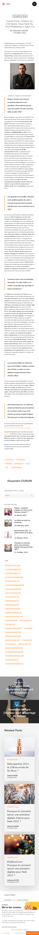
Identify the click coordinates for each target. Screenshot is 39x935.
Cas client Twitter (12, 581)
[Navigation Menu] (34, 4)
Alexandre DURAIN (20, 31)
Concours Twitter (12, 597)
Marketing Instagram (13, 636)
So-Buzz (6, 434)
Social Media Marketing (14, 652)
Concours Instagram (12, 593)
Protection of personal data (9, 927)
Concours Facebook (13, 589)
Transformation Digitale (14, 663)
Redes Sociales (25, 644)
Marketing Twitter (12, 640)
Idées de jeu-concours (14, 616)
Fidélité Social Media (13, 612)
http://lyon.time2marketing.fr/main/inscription (17, 428)
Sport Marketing (11, 660)
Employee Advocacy (12, 608)
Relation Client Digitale (13, 648)
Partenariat (27, 640)
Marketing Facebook (13, 632)
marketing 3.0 (19, 463)
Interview (28, 628)
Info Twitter (10, 624)
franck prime (21, 459)
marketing (8, 463)
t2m (6, 467)
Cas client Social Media (14, 577)
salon (28, 463)
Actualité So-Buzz (20, 16)
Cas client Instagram (13, 573)
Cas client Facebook (13, 569)
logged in (14, 900)
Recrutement (10, 644)
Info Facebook (11, 620)
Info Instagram (25, 620)
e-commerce (9, 459)
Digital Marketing (12, 601)
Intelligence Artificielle (13, 628)
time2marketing (16, 467)
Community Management (14, 585)
